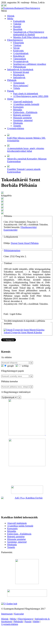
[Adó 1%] (27, 505)
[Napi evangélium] (27, 490)
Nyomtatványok (20, 61)
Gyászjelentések (20, 53)
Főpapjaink (18, 42)
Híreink (10, 16)
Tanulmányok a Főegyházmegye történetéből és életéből (28, 33)
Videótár (17, 24)
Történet (17, 45)
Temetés (17, 125)
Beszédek (17, 29)
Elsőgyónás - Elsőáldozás (25, 112)
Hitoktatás (18, 123)
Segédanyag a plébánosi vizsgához (29, 64)
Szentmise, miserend (23, 120)
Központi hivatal (21, 72)
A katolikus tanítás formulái (26, 104)
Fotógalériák (19, 21)
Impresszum (7, 614)
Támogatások (19, 58)
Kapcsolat (19, 614)
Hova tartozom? (20, 85)
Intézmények (19, 77)
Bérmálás (17, 109)
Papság (10, 91)
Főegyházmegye (15, 40)
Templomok (19, 83)
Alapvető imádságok (23, 101)
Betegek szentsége (22, 115)
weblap (25, 366)
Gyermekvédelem (15, 128)
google (10, 366)
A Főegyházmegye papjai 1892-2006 (30, 96)
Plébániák (11, 80)
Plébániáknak (19, 66)
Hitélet (10, 99)
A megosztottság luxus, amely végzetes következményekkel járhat (25, 149)
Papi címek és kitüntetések (25, 93)
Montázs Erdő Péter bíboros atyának (30, 37)
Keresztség (18, 107)
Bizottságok (18, 75)
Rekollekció (19, 56)
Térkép (16, 88)
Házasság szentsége (22, 117)
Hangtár (17, 26)
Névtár (16, 48)
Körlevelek (18, 50)
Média (10, 18)
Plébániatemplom (12, 250)
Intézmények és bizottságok (20, 69)
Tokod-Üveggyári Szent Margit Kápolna (23, 332)
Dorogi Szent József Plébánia (25, 243)
